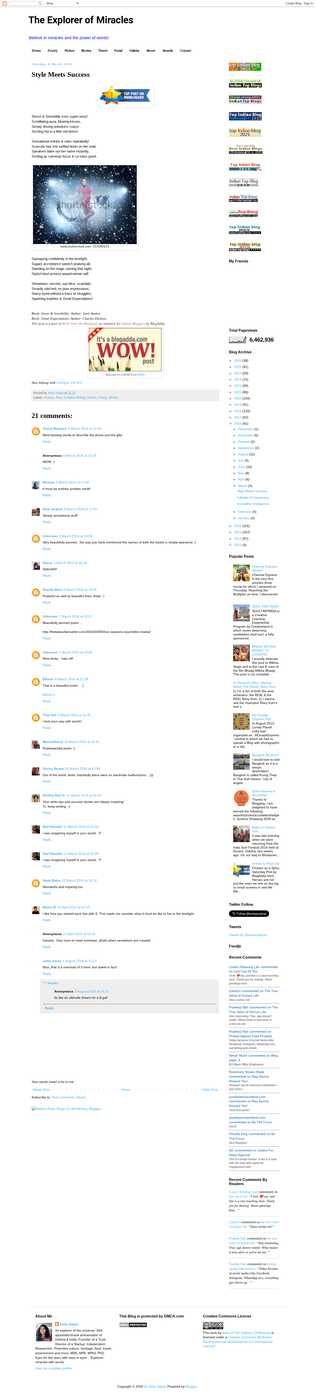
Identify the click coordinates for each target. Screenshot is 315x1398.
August (243, 454)
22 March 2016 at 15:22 (79, 880)
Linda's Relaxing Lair (243, 1192)
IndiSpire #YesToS (69, 383)
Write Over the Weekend (79, 323)
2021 (238, 392)
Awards (167, 51)
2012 (238, 545)
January (244, 518)
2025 (238, 367)
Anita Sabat (69, 1324)
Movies (86, 51)
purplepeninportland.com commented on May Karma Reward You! (249, 1101)
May (241, 473)
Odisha (134, 51)
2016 (238, 423)
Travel (102, 51)
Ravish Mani (52, 589)
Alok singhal (52, 509)
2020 (238, 398)
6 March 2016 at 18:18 (70, 563)
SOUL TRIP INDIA (265, 606)
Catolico (234, 1222)
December (246, 429)
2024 (238, 373)
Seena (47, 563)
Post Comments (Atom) (69, 1097)
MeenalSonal (53, 742)
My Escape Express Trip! (261, 717)
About (150, 51)
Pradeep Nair (237, 1238)
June (242, 467)
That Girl (49, 715)
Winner (113, 397)
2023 (238, 379)
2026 (238, 360)
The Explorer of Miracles (81, 20)
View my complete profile (53, 1368)
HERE (141, 374)
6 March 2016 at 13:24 (79, 455)
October (244, 442)
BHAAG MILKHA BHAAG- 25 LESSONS (264, 650)
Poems (92, 397)
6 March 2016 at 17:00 (72, 482)
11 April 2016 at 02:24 (74, 907)
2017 (238, 417)
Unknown (50, 536)
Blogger (191, 1386)
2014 (238, 532)
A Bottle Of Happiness (253, 497)
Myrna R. (49, 907)
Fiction (69, 51)
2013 (238, 538)
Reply (47, 441)
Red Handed (52, 827)
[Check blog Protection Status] (133, 1326)
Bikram (48, 679)
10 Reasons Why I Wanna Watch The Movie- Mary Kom (254, 685)
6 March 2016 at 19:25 (80, 589)
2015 (238, 526)
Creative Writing (74, 397)
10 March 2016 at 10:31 (81, 742)
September (246, 448)
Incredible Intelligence (253, 504)
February (245, 511)
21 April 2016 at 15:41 (79, 934)
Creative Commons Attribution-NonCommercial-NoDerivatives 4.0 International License (238, 1341)
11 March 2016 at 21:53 (83, 795)
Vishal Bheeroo (55, 428)
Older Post (210, 1089)
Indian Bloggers (133, 323)
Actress (49, 397)
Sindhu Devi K (54, 795)
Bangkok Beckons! (265, 755)
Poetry (53, 51)
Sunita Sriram (53, 768)
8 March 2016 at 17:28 (71, 679)
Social (118, 51)
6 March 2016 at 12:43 (84, 428)
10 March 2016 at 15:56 (82, 768)
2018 (238, 411)
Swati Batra (51, 880)
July (241, 460)
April (241, 479)
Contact (185, 51)
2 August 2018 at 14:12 (80, 961)
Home (36, 51)
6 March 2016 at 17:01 (80, 509)
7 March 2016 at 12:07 (75, 616)
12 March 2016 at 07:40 (80, 827)
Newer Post (41, 1089)
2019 (238, 404)
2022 (238, 386)
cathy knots (52, 961)
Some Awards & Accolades (263, 793)
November (246, 435)
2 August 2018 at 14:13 (92, 991)
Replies (53, 983)
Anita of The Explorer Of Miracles (246, 1333)
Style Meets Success (252, 491)
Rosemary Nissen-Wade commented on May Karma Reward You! (249, 1076)
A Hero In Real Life (265, 863)
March (243, 486)
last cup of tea (238, 1196)
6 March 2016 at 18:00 (75, 536)
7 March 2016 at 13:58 (75, 652)
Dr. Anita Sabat (155, 1386)
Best (59, 397)
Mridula (48, 482)
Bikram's (49, 694)
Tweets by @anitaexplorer (248, 935)
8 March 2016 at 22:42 (74, 715)
